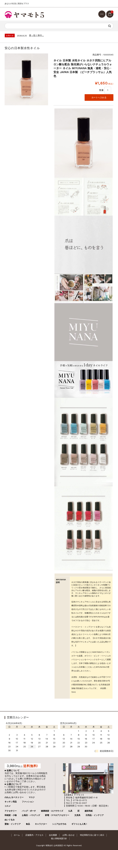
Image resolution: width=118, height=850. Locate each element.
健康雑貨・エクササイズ (52, 811)
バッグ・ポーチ (29, 811)
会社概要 (53, 835)
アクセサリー (11, 811)
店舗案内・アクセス (34, 835)
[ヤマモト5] (25, 14)
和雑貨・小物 (11, 815)
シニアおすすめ (59, 824)
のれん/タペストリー (14, 797)
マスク (32, 797)
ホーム (17, 835)
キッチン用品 (11, 801)
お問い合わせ (68, 835)
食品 (28, 824)
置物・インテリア (13, 824)
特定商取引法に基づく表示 (92, 835)
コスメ (8, 806)
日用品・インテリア (95, 815)
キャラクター (41, 824)
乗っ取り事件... (36, 35)
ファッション (28, 801)
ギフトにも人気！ (80, 824)
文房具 (77, 815)
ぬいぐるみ (10, 819)
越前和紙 (89, 811)
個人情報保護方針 (59, 838)
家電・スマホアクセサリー (57, 815)
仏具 (70, 811)
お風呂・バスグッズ (31, 815)
